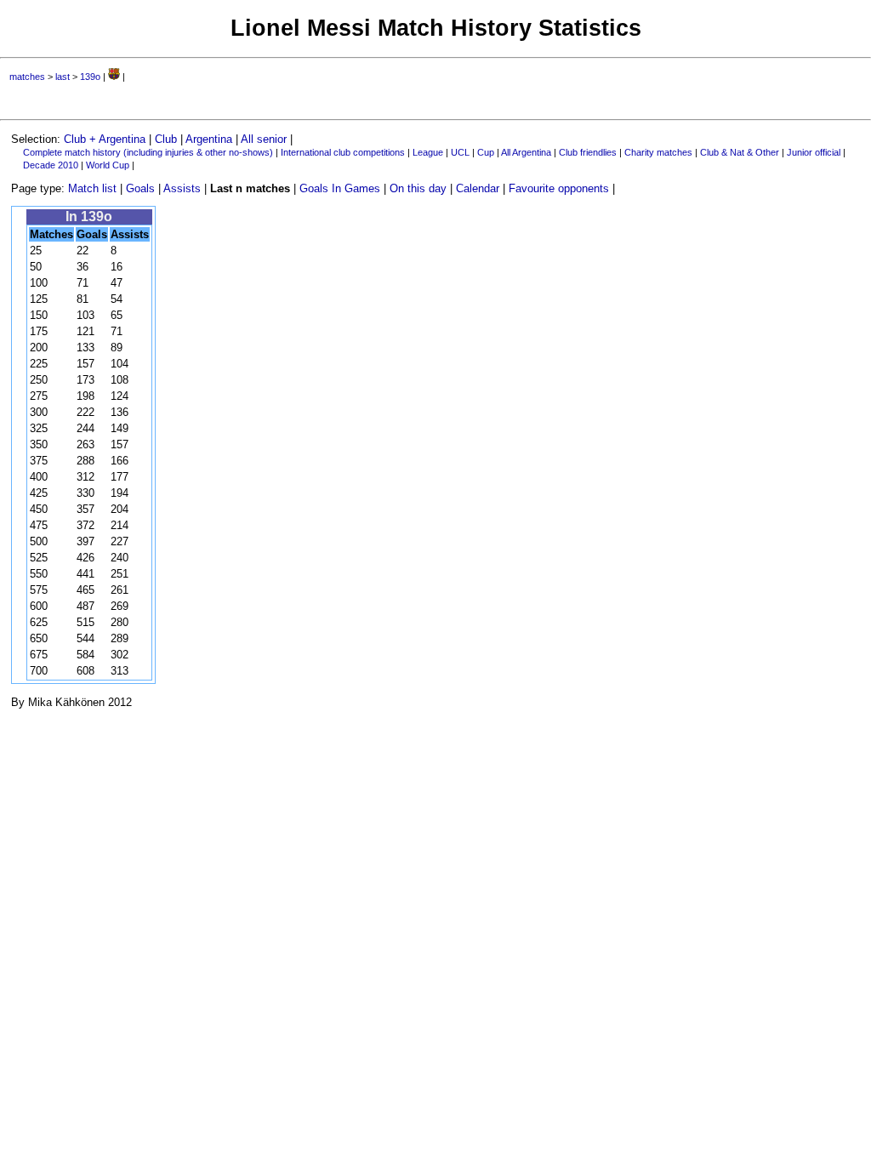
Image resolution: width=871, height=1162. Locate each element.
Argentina (208, 139)
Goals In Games (339, 188)
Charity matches (658, 152)
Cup (485, 152)
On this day (418, 188)
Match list (92, 188)
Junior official (813, 152)
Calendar (477, 188)
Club (166, 139)
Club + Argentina (104, 139)
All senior (264, 139)
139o (90, 76)
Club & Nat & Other (739, 152)
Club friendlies (588, 152)
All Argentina (526, 152)
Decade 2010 (50, 165)
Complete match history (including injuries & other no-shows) (148, 152)
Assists (182, 188)
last (62, 76)
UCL (460, 152)
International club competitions (343, 152)
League (428, 152)
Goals (140, 188)
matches (27, 76)
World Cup (107, 165)
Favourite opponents (559, 188)
